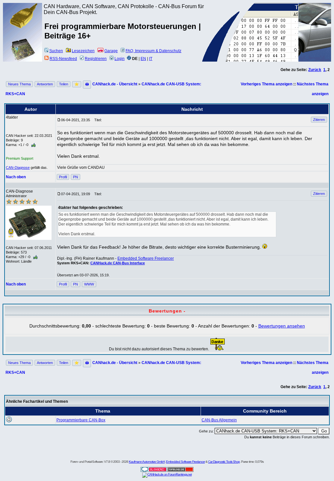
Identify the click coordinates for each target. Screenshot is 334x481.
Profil (63, 177)
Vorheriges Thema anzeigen (266, 84)
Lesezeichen (83, 51)
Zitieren (319, 120)
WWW (89, 284)
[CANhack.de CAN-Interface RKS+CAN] (23, 27)
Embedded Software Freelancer (145, 258)
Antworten (45, 84)
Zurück (314, 69)
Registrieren (96, 58)
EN (143, 58)
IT (150, 58)
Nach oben (16, 177)
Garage (111, 51)
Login (119, 58)
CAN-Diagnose (18, 167)
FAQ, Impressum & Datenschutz (153, 51)
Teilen (63, 84)
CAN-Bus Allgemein (219, 420)
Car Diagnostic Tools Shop (224, 461)
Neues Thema (19, 84)
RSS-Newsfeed (63, 58)
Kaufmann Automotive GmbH (147, 461)
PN (75, 177)
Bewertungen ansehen (281, 325)
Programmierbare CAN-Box (80, 420)
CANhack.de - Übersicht (114, 84)
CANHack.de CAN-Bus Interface (117, 263)
